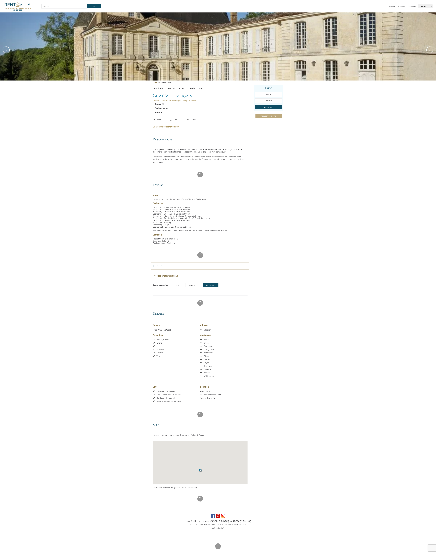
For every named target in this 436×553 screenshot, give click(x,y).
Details (192, 88)
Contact (392, 6)
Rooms (171, 88)
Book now (210, 285)
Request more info (268, 116)
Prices (182, 88)
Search (94, 6)
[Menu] (388, 6)
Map (201, 88)
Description (158, 88)
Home (155, 82)
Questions (412, 6)
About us (401, 6)
